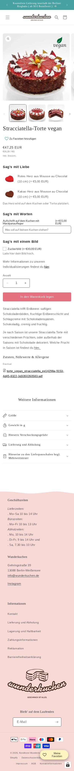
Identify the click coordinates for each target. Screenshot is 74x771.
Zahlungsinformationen (23, 639)
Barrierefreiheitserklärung (24, 657)
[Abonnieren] (57, 722)
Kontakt (12, 613)
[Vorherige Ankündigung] (7, 5)
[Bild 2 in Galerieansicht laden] (36, 113)
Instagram (14, 583)
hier (46, 266)
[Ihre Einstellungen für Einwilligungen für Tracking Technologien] (68, 764)
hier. (37, 347)
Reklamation (16, 648)
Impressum (22, 763)
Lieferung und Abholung (23, 622)
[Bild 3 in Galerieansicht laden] (56, 113)
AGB (33, 763)
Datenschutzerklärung (33, 757)
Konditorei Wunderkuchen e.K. (35, 753)
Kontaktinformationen (51, 763)
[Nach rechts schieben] (70, 114)
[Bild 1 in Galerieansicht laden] (17, 113)
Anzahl (7, 275)
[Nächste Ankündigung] (67, 5)
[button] (7, 17)
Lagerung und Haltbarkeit (24, 631)
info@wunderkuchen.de (23, 575)
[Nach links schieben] (4, 114)
